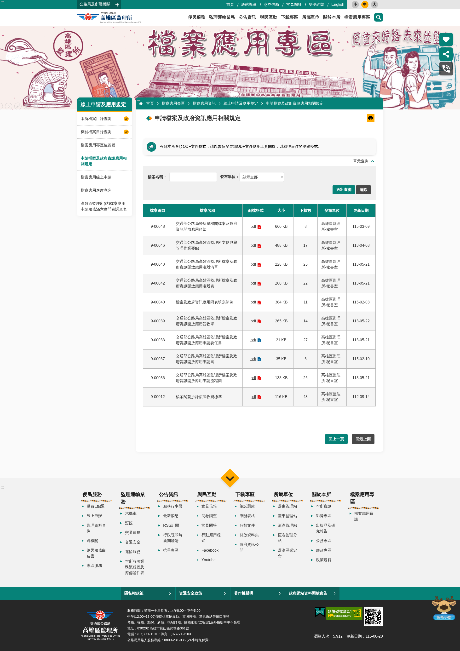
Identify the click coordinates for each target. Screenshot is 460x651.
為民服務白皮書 (96, 553)
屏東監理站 (287, 506)
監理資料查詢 (96, 528)
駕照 (129, 523)
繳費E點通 (96, 506)
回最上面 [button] (363, 439)
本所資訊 (323, 506)
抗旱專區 (170, 550)
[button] (344, 189)
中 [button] (365, 4)
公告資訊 (247, 17)
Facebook (209, 550)
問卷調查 (209, 516)
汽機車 (131, 513)
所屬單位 (310, 17)
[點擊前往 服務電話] (446, 68)
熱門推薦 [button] (446, 39)
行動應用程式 (211, 538)
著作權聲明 (243, 593)
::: (2, 2)
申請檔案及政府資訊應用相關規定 (104, 161)
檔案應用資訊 (204, 103)
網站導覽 (249, 4)
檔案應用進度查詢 (96, 190)
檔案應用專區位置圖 (98, 145)
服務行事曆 (172, 506)
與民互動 (268, 17)
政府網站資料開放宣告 (308, 593)
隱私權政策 (134, 593)
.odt (253, 340)
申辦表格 (247, 516)
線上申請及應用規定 (241, 103)
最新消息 (170, 516)
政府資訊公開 (249, 547)
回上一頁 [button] (336, 439)
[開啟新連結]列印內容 (370, 118)
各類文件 (247, 525)
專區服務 (94, 566)
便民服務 (196, 17)
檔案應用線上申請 (96, 177)
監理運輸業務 (222, 17)
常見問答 (294, 4)
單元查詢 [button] (360, 161)
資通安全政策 (190, 593)
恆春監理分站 (287, 538)
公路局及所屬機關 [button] (95, 4)
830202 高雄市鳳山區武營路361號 (163, 628)
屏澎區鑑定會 (287, 553)
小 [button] (355, 4)
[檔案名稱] (157, 177)
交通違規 (132, 533)
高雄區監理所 (120, 17)
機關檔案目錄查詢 (96, 132)
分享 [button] (446, 54)
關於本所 (331, 17)
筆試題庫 (247, 506)
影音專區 (323, 516)
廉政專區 (323, 550)
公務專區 (323, 541)
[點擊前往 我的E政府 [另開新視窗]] (320, 612)
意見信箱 (271, 4)
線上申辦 (94, 516)
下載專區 (289, 17)
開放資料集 (249, 535)
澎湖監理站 (287, 525)
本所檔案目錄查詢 (96, 119)
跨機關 (92, 541)
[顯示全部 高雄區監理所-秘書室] (252, 177)
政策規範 (323, 560)
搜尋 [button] (378, 17)
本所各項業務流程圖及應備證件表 (134, 567)
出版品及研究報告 (325, 528)
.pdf (253, 226)
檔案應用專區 (357, 17)
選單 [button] (229, 477)
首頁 (230, 4)
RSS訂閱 (171, 525)
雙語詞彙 (316, 4)
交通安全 (132, 542)
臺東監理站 (287, 516)
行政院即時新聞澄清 (172, 538)
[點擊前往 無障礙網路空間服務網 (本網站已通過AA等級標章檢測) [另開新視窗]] (344, 613)
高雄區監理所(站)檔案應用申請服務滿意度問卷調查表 (104, 206)
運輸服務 (132, 552)
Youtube (208, 560)
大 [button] (374, 4)
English (337, 4)
